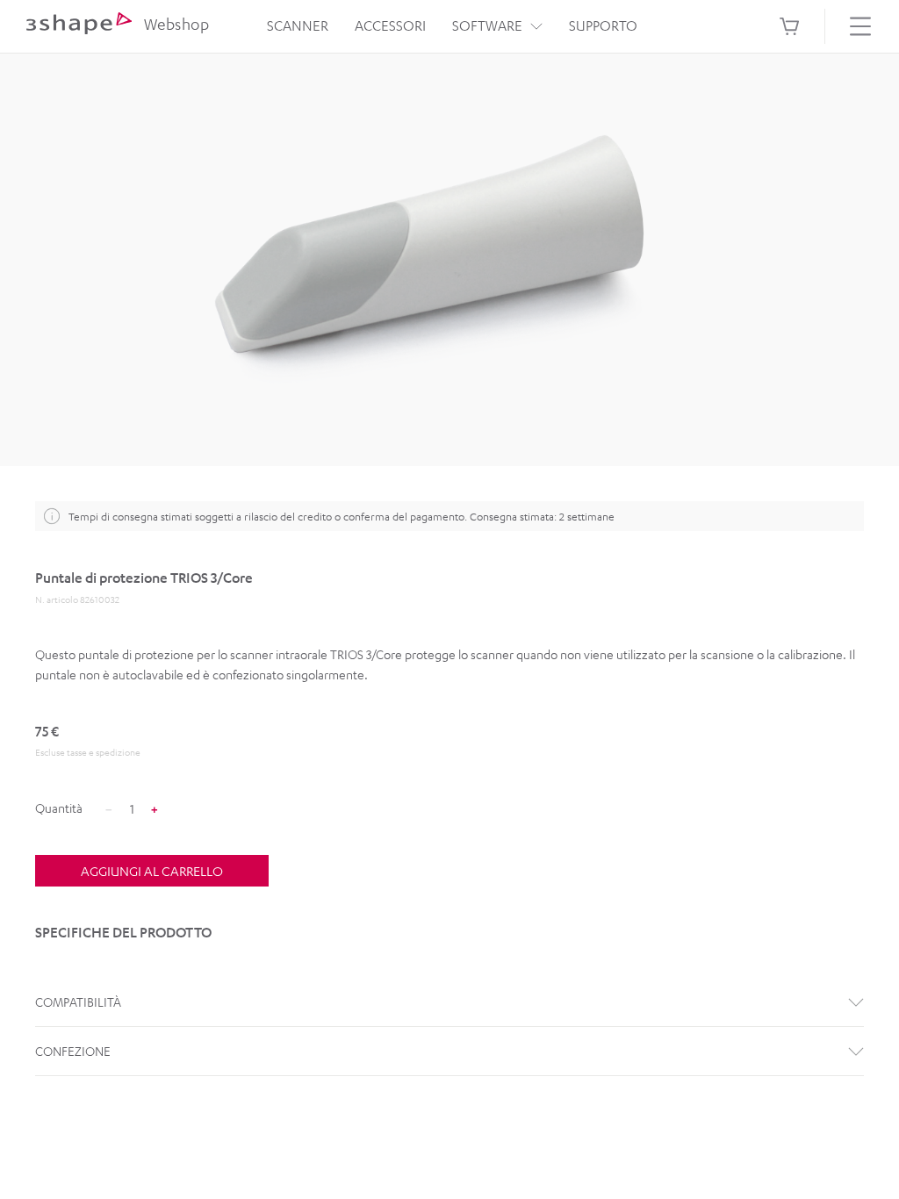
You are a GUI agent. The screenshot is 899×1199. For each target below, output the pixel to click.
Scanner (297, 25)
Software (487, 25)
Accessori (390, 25)
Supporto (603, 25)
